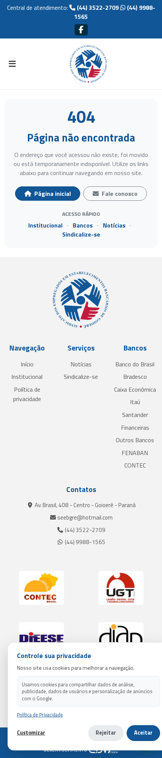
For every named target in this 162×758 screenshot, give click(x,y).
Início (27, 364)
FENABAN (135, 452)
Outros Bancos (135, 439)
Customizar (31, 733)
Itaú (135, 401)
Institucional (45, 225)
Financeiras (135, 427)
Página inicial (52, 193)
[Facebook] (81, 29)
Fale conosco (119, 193)
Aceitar (143, 733)
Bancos (83, 225)
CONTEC (135, 465)
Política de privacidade (27, 394)
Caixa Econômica (135, 389)
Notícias (114, 225)
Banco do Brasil (134, 364)
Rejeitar (106, 733)
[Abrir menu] (12, 64)
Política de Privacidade (40, 714)
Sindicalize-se (81, 234)
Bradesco (135, 376)
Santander (135, 414)
